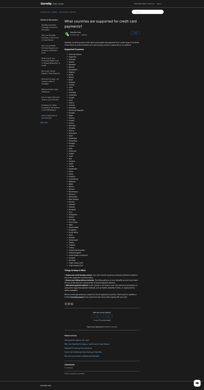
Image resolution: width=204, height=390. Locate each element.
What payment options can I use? (76, 340)
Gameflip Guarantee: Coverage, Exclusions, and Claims (49, 27)
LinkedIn (72, 304)
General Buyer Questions (67, 12)
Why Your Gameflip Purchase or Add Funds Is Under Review (50, 37)
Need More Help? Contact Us (144, 4)
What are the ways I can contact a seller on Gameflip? (50, 81)
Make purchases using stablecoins (49, 90)
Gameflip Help (45, 12)
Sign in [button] (159, 4)
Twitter (69, 304)
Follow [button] (135, 32)
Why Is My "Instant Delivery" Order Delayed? (50, 72)
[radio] (96, 316)
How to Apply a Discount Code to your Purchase (50, 98)
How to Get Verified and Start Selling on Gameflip (83, 352)
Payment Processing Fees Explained (78, 348)
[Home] (52, 5)
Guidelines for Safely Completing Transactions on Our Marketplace (50, 107)
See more (44, 122)
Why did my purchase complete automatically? (81, 356)
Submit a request (110, 327)
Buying (54, 12)
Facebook (65, 304)
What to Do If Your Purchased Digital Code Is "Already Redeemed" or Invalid (50, 62)
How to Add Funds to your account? (49, 117)
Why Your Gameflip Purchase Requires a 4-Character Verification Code (50, 49)
